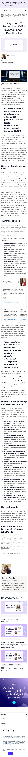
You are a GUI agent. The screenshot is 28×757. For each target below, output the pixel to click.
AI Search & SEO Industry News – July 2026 (12, 620)
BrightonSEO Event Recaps (7, 62)
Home (2, 14)
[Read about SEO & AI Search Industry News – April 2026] (14, 656)
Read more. (12, 5)
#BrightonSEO (10, 117)
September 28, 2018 (12, 131)
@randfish (8, 356)
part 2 (5, 158)
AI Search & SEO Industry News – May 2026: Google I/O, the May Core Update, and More (14, 645)
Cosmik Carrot (18, 553)
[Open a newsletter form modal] (14, 702)
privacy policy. (12, 744)
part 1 (22, 156)
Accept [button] (10, 753)
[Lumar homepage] (6, 10)
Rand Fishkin (9, 96)
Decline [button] (17, 753)
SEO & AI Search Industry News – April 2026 (12, 669)
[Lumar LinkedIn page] (13, 730)
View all (23, 598)
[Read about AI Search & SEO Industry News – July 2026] (14, 607)
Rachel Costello (11, 55)
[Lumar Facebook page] (8, 730)
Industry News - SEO (9, 15)
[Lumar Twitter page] (3, 730)
